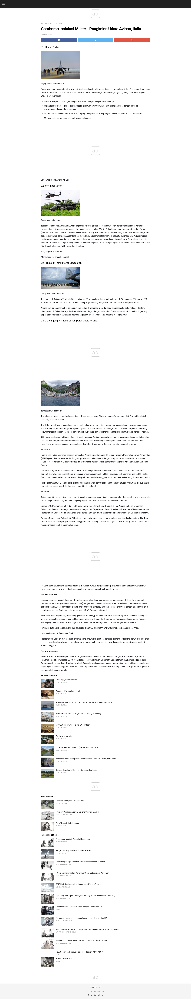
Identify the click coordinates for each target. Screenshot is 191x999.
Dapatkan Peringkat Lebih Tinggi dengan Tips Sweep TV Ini (80, 907)
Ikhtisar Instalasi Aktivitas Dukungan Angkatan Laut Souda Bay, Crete (84, 702)
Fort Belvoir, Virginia (64, 736)
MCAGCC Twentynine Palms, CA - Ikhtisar (73, 725)
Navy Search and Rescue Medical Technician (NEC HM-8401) (80, 952)
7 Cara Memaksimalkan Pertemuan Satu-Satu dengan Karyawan (82, 873)
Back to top (95, 987)
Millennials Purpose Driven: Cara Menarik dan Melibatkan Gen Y (81, 941)
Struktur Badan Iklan (64, 958)
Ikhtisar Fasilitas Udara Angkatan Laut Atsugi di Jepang (78, 714)
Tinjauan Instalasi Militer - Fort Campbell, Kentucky (76, 770)
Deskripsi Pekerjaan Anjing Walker (70, 801)
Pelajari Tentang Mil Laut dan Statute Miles (73, 850)
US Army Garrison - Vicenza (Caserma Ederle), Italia (77, 747)
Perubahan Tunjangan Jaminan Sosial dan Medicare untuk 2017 (82, 918)
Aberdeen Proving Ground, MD (68, 691)
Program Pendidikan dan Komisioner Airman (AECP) (77, 812)
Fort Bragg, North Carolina (66, 680)
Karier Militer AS (46, 23)
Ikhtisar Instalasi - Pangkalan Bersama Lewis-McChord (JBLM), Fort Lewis (86, 759)
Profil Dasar (58, 23)
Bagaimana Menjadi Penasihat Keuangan (73, 839)
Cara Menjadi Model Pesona (67, 823)
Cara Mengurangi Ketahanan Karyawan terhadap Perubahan (80, 862)
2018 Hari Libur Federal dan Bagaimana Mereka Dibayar (78, 884)
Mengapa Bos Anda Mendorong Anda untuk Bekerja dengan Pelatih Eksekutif (87, 929)
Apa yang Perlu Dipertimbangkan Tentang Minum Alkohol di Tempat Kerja (86, 896)
